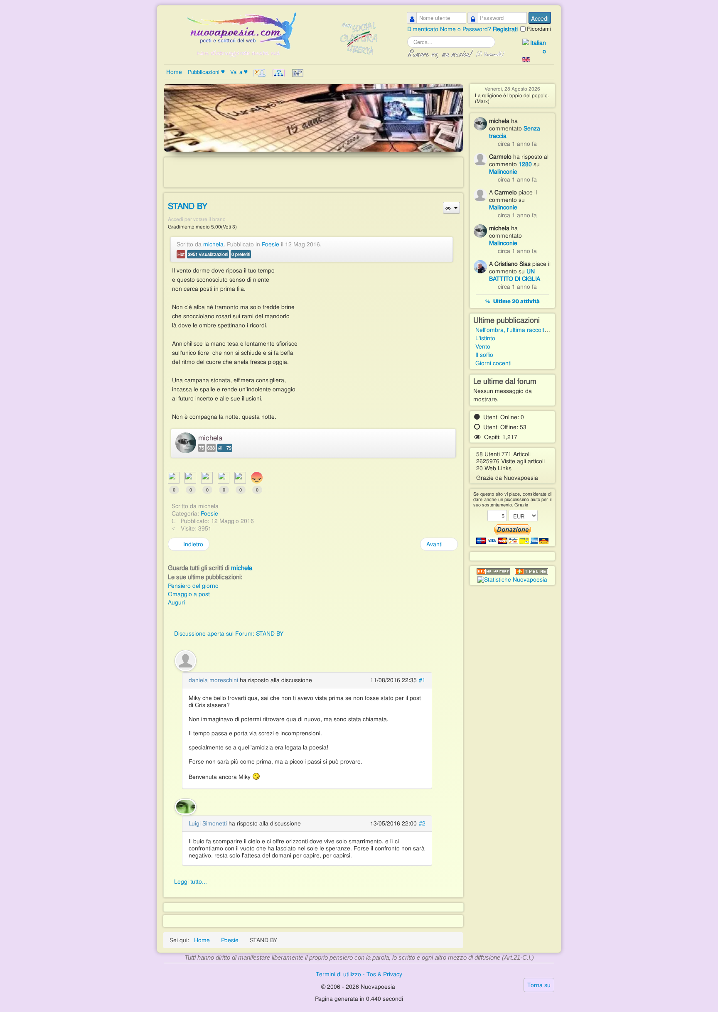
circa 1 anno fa (517, 143)
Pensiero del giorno (193, 586)
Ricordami (539, 28)
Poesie (270, 244)
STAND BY (187, 206)
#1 (422, 680)
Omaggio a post (189, 594)
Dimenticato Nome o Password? (450, 29)
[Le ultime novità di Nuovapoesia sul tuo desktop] (493, 571)
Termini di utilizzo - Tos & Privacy (359, 974)
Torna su (539, 985)
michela (213, 244)
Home (174, 72)
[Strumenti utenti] (451, 208)
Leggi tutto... (190, 881)
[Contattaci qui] (260, 73)
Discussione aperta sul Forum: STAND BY (228, 633)
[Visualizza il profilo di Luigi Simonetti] (185, 806)
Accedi (539, 18)
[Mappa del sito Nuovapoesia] (279, 73)
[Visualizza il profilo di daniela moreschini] (185, 659)
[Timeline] (531, 571)
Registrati (505, 29)
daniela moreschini (213, 680)
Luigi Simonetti (208, 823)
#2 (422, 823)
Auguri (176, 602)
